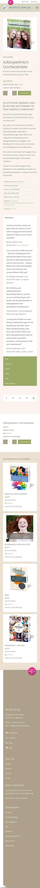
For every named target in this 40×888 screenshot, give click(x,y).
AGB (7, 826)
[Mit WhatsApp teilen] (20, 398)
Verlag (7, 764)
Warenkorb (34, 1)
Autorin (7, 369)
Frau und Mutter (21, 245)
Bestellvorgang (11, 817)
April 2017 (13, 209)
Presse (7, 778)
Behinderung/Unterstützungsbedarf (14, 203)
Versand (20, 84)
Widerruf (8, 831)
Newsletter (13, 733)
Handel (8, 773)
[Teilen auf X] (13, 398)
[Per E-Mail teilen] (33, 398)
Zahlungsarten (11, 822)
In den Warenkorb (24, 93)
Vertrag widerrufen (12, 836)
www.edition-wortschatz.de (16, 798)
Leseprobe (8, 364)
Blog (10, 743)
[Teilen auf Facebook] (6, 398)
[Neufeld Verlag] (16, 7)
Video (7, 359)
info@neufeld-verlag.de (19, 725)
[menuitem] (25, 1)
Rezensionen (9, 217)
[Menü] (37, 7)
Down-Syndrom (29, 203)
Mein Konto (25, 1)
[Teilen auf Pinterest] (26, 398)
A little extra (14, 201)
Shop (11, 748)
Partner (7, 373)
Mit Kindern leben (9, 205)
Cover (7, 378)
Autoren (8, 768)
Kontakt (12, 738)
